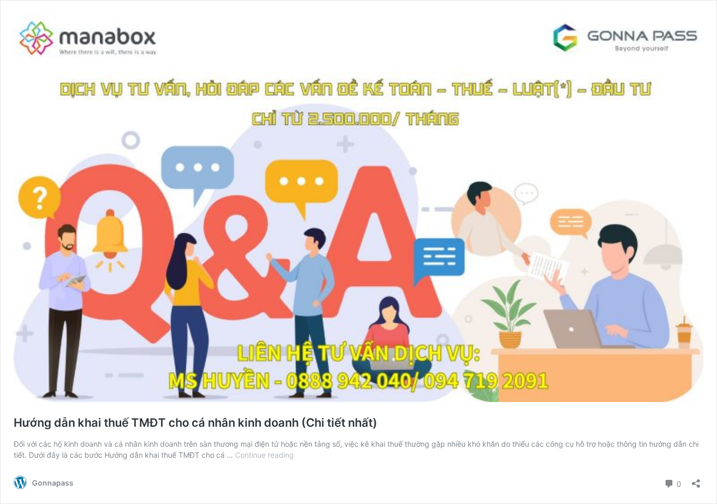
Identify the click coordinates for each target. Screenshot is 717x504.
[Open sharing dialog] (696, 480)
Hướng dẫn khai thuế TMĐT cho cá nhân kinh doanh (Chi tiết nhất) (195, 422)
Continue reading (264, 454)
